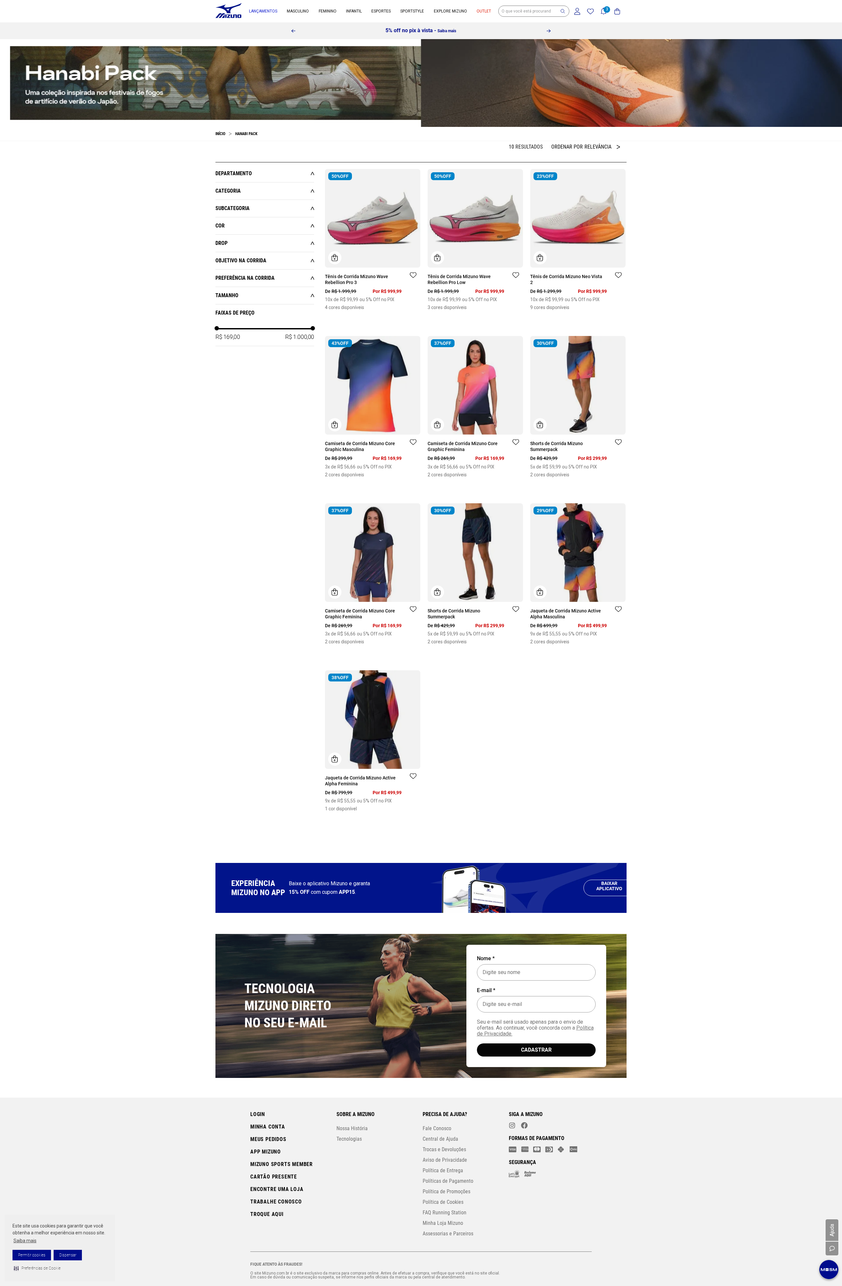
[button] (37, 1268)
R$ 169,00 (227, 336)
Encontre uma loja (277, 1218)
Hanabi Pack (246, 134)
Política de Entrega (443, 1200)
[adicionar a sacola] (334, 257)
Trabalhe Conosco (276, 1231)
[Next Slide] (549, 31)
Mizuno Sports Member (281, 1193)
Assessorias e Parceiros (448, 1263)
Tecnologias (349, 1168)
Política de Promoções (446, 1221)
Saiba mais (25, 1240)
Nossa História (352, 1158)
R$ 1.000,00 (299, 336)
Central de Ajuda (440, 1168)
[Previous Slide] (293, 31)
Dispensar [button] (67, 1255)
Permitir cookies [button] (31, 1255)
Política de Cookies (443, 1231)
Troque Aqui (267, 1243)
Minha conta (267, 1156)
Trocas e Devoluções (444, 1179)
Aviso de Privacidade (445, 1189)
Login (257, 1143)
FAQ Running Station (444, 1242)
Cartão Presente (273, 1206)
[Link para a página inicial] (220, 134)
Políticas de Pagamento (448, 1210)
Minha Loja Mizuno (443, 1252)
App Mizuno (265, 1181)
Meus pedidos (268, 1168)
